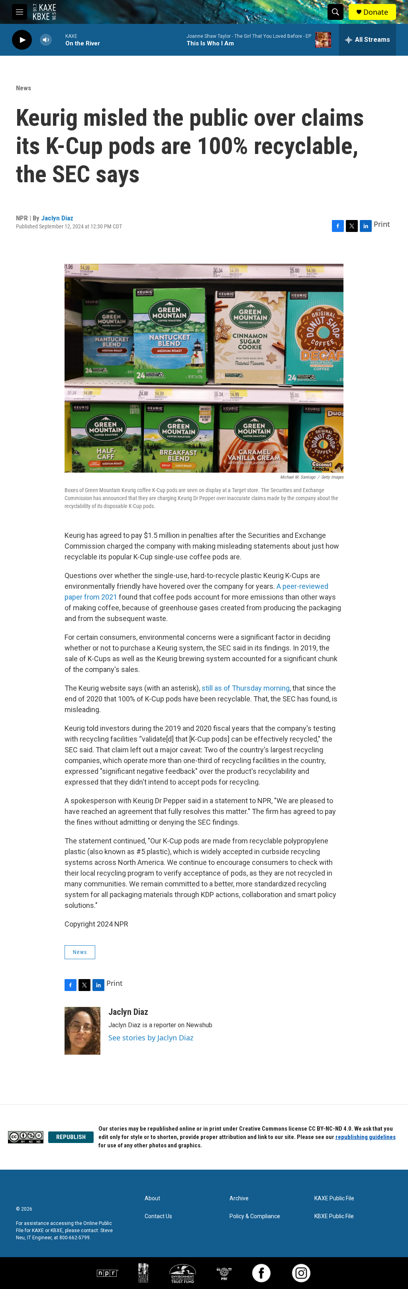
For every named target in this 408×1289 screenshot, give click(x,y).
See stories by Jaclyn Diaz (150, 1037)
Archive (239, 1198)
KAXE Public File (334, 1198)
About (152, 1198)
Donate (375, 12)
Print (382, 224)
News (23, 88)
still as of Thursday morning (246, 688)
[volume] (46, 40)
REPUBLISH (71, 1137)
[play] (22, 40)
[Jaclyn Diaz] (82, 1031)
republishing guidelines (365, 1137)
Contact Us (158, 1216)
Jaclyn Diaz (57, 218)
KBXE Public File (334, 1216)
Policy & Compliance (255, 1216)
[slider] (58, 39)
